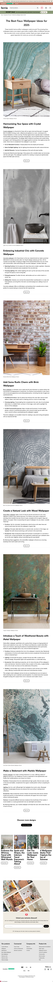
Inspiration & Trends (7, 14)
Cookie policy (41, 958)
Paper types (41, 948)
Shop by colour (5, 958)
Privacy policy (42, 954)
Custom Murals (5, 946)
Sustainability (29, 948)
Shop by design (5, 959)
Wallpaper (4, 948)
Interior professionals (18, 948)
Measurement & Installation (45, 946)
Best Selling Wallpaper (6, 952)
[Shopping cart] (46, 8)
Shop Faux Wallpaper (26, 825)
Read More (4, 863)
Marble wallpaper (8, 774)
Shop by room (4, 956)
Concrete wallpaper (8, 258)
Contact (28, 950)
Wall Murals (4, 950)
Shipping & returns (43, 950)
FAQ (40, 959)
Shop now (26, 160)
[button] (42, 8)
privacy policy (32, 931)
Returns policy (42, 956)
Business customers (18, 950)
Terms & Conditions (43, 952)
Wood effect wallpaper (9, 514)
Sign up (46, 926)
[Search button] (37, 7)
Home (2, 14)
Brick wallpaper (7, 389)
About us (28, 946)
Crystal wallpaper (8, 131)
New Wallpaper (5, 954)
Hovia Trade (16, 946)
